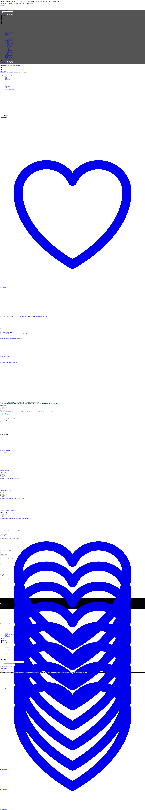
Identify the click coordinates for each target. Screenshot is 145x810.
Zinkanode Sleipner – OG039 (5, 570)
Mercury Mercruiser (10, 46)
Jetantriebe (6, 33)
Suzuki (8, 24)
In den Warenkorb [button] (2, 496)
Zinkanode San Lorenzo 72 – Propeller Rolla (8, 510)
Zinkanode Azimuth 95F (4, 591)
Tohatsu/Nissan (9, 25)
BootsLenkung (9, 13)
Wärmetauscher (7, 34)
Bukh (8, 16)
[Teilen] (2, 670)
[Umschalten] (0, 71)
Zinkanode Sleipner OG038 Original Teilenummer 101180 (10, 530)
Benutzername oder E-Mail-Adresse (7, 661)
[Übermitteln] (2, 12)
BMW (8, 15)
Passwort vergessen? (3, 668)
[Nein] (86, 672)
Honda (8, 18)
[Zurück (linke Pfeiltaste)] (0, 671)
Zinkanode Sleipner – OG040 (5, 550)
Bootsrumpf (7, 31)
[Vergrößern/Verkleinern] (0, 670)
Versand (3, 495)
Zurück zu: (4, 62)
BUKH (6, 77)
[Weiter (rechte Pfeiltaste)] (1, 671)
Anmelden (10, 666)
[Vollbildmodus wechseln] (1, 670)
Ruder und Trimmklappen (9, 32)
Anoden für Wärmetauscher (6, 90)
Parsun (8, 47)
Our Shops (6, 11)
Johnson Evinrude (10, 17)
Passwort (2, 664)
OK (84, 672)
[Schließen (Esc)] (3, 670)
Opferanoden (2, 5)
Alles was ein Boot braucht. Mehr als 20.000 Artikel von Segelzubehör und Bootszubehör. (13, 72)
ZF (7, 29)
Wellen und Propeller (8, 30)
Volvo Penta (9, 26)
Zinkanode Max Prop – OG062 (5, 490)
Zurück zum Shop (8, 651)
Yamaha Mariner (10, 27)
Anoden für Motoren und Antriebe (6, 65)
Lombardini (9, 19)
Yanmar (8, 28)
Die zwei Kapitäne (10, 12)
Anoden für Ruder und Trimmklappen (8, 89)
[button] (3, 9)
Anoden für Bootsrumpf (6, 73)
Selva (8, 23)
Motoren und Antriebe (8, 14)
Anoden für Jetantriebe (5, 74)
